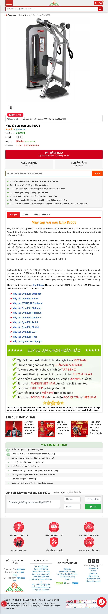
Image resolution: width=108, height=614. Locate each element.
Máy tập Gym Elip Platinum (27, 308)
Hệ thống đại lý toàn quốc (67, 574)
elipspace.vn (93, 576)
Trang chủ (12, 15)
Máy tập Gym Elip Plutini (26, 327)
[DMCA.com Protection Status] (59, 583)
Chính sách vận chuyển (41, 574)
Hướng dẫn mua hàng (41, 571)
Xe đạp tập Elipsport (40, 590)
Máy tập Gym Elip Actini (25, 322)
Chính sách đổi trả (41, 569)
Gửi (94, 506)
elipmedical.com (93, 579)
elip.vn (93, 571)
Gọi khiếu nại (11, 572)
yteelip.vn (93, 573)
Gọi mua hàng (10, 569)
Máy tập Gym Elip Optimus (27, 317)
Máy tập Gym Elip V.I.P (24, 332)
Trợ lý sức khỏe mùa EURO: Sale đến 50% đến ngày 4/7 (30, 428)
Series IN (22, 15)
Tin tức (67, 579)
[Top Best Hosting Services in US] (67, 583)
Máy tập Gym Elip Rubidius (27, 313)
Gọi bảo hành (10, 578)
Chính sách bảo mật (41, 577)
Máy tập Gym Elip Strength (27, 294)
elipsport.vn (93, 568)
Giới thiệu (67, 569)
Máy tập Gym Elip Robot (25, 298)
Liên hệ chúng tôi (41, 566)
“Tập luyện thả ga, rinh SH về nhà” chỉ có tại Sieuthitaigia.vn (97, 428)
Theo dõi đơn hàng (67, 577)
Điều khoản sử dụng (67, 572)
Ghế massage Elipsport (40, 587)
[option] (15, 107)
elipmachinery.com (93, 581)
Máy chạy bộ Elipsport (41, 584)
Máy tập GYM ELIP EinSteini (27, 303)
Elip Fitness (38, 285)
